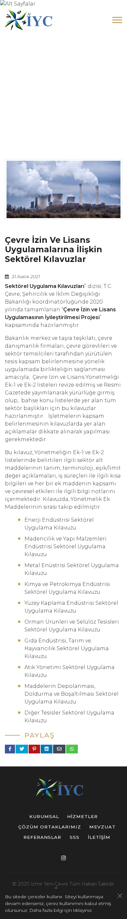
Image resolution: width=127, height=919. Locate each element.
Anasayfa (34, 107)
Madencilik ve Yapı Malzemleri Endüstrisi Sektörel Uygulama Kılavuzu (65, 546)
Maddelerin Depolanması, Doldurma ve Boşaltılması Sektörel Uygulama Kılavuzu (71, 694)
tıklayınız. (82, 910)
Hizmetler (82, 816)
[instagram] (63, 858)
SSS (74, 837)
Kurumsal (44, 816)
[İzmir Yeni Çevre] (32, 20)
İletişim (99, 837)
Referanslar (42, 837)
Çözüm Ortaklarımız (49, 826)
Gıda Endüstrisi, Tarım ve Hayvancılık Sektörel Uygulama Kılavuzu (66, 648)
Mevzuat (102, 826)
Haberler (87, 107)
